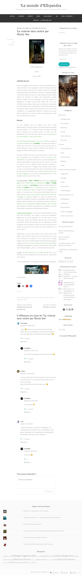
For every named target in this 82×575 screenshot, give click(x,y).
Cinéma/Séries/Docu (66, 148)
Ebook (43, 556)
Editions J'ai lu (33, 559)
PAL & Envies (64, 127)
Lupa (21, 421)
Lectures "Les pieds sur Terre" (66, 195)
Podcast (63, 132)
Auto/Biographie (65, 199)
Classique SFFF (64, 174)
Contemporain (64, 203)
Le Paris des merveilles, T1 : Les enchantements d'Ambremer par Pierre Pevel (43, 531)
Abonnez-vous (64, 64)
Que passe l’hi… (68, 276)
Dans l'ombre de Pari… (69, 295)
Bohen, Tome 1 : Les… (69, 289)
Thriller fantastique (65, 190)
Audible (9, 556)
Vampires (29, 562)
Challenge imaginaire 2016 (26, 297)
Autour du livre (62, 115)
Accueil (12, 16)
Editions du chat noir (21, 559)
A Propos (21, 16)
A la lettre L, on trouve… (49, 306)
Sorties (62, 165)
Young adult (33, 562)
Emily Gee (47, 297)
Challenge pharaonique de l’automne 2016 (24, 307)
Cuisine (62, 153)
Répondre (23, 341)
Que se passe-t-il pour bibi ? (66, 226)
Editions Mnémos (42, 560)
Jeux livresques (65, 123)
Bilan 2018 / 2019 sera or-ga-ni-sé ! (32, 524)
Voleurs (25, 299)
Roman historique (65, 207)
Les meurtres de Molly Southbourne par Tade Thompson (38, 544)
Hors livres (61, 144)
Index (38, 16)
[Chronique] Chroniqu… (70, 270)
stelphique (23, 323)
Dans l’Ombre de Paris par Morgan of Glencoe (35, 537)
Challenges (47, 16)
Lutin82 (22, 371)
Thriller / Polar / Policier (67, 216)
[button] (68, 91)
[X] (66, 309)
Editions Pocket (49, 559)
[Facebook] (64, 309)
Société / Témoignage (66, 211)
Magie (8, 562)
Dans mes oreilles (65, 157)
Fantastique (64, 178)
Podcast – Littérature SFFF (42, 20)
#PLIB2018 (5, 556)
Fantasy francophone (65, 559)
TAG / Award (64, 140)
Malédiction (20, 299)
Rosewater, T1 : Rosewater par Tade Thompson (35, 511)
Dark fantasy (38, 556)
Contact (30, 16)
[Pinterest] (72, 309)
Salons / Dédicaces (66, 136)
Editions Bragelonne (39, 297)
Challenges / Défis (65, 119)
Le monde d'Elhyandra (41, 5)
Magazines (63, 161)
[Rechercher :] (68, 32)
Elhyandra (11, 44)
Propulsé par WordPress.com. (41, 572)
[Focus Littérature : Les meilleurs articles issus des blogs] (65, 320)
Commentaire (48, 491)
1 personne (28, 338)
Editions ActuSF (50, 556)
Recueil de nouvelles (21, 562)
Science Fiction (65, 186)
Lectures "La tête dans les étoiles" (34, 28)
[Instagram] (69, 309)
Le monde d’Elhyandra (68, 336)
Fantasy (19, 28)
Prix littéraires (67, 16)
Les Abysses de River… (69, 282)
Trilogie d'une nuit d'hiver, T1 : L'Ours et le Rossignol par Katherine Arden (42, 517)
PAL (57, 16)
